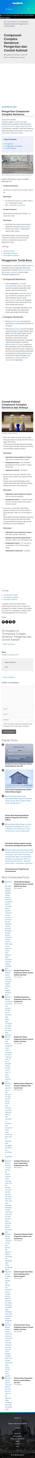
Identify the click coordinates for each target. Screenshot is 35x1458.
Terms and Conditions (17, 1438)
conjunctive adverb (25, 293)
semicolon (12, 300)
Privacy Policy (17, 1436)
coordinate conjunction (17, 205)
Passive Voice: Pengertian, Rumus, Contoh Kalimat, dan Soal (23, 1380)
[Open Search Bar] (28, 9)
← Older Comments (8, 644)
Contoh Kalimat (10, 148)
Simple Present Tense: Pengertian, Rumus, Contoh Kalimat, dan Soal (23, 973)
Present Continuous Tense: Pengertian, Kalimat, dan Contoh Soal (23, 1236)
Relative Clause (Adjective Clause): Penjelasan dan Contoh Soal (23, 1086)
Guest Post (17, 1433)
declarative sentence (10, 253)
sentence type (18, 122)
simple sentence (9, 251)
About (17, 1441)
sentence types (19, 57)
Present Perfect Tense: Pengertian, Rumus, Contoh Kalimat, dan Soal (23, 1327)
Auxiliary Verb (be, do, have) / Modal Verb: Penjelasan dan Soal (22, 1163)
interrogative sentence (11, 255)
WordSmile (17, 3)
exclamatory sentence (10, 597)
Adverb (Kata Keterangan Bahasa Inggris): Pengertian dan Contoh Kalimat (17, 817)
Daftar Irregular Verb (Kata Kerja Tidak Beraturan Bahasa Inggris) (23, 1274)
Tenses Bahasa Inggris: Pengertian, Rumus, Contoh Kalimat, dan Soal (23, 884)
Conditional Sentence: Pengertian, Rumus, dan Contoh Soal (22, 999)
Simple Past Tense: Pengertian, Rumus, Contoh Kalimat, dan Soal (23, 1039)
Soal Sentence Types (9, 107)
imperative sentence (10, 599)
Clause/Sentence (13, 22)
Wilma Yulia (8, 57)
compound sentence (9, 126)
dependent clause (17, 133)
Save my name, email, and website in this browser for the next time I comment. (18, 725)
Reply (6, 667)
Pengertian (9, 144)
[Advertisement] (17, 86)
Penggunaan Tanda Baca (13, 146)
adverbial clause (24, 227)
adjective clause (14, 329)
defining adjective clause (14, 344)
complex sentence (25, 126)
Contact (17, 1444)
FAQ (17, 1446)
